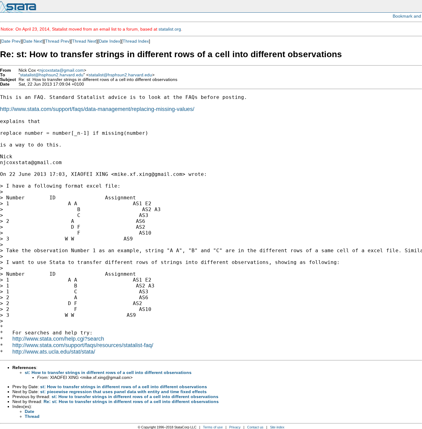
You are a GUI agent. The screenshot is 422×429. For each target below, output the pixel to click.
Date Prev (11, 41)
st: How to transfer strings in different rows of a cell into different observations (108, 372)
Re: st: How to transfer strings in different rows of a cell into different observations (131, 401)
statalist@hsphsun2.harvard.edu (51, 75)
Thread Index (136, 41)
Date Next (33, 41)
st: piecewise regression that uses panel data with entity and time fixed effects (123, 391)
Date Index (109, 41)
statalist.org (169, 29)
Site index (277, 427)
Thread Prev (57, 41)
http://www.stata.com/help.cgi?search (58, 339)
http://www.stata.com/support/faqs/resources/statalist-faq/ (82, 345)
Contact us (255, 427)
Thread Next (84, 41)
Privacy (235, 427)
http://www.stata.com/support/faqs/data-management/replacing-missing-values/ (97, 109)
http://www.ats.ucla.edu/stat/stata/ (53, 352)
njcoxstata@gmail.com (62, 70)
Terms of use (213, 427)
